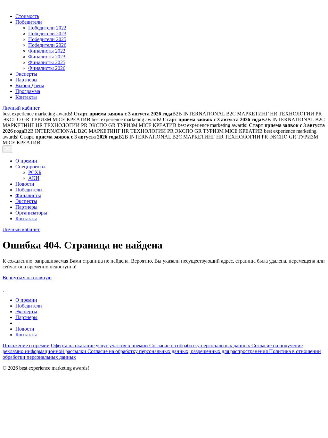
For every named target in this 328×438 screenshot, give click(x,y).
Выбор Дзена (29, 85)
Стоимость (27, 16)
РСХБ (34, 172)
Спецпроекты (30, 166)
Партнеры (26, 79)
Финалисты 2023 (46, 56)
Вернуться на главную (27, 277)
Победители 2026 (47, 45)
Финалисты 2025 (46, 62)
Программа (27, 91)
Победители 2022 (47, 27)
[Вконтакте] (3, 289)
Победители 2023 (47, 33)
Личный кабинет (21, 108)
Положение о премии (26, 345)
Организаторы (31, 212)
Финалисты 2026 (46, 68)
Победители (28, 22)
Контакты (26, 97)
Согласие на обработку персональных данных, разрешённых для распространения (178, 351)
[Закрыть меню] (7, 149)
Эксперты (26, 74)
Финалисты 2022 (46, 51)
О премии (26, 161)
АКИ (33, 178)
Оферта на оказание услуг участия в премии (100, 345)
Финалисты (28, 195)
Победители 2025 (47, 39)
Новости (24, 184)
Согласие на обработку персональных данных (200, 345)
